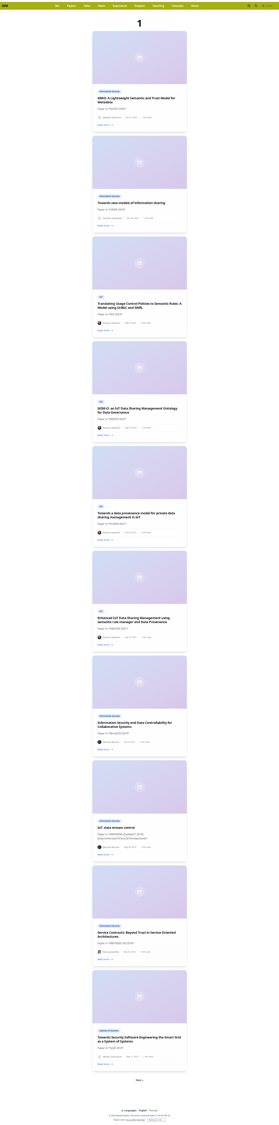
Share (195, 6)
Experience (120, 6)
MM (5, 6)
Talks (87, 6)
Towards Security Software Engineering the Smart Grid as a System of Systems (139, 1039)
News (101, 6)
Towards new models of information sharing (131, 203)
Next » (139, 1080)
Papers (71, 6)
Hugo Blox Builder (135, 1119)
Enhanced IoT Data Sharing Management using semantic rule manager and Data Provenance (134, 620)
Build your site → (156, 1120)
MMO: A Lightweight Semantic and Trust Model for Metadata (136, 100)
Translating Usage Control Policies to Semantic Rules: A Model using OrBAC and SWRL (140, 305)
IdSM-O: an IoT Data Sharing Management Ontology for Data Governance (137, 410)
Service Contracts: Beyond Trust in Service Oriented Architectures (137, 934)
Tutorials (177, 6)
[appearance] (256, 5)
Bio (57, 6)
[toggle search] (249, 6)
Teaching (158, 6)
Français (153, 1110)
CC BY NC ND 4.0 (162, 1115)
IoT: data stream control (116, 827)
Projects (139, 6)
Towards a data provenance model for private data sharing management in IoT (136, 515)
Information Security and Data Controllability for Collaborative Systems (135, 724)
